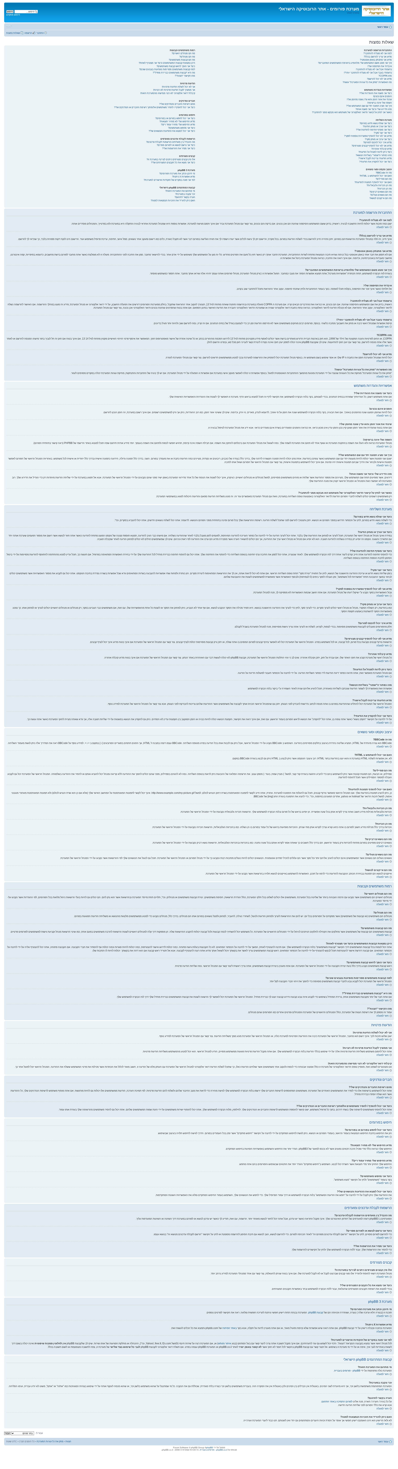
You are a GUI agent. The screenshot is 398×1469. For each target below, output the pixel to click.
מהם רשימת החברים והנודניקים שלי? (177, 104)
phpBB (209, 1447)
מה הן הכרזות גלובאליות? (379, 185)
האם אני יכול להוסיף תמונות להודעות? (373, 182)
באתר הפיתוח (229, 1328)
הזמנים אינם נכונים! (382, 96)
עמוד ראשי (382, 27)
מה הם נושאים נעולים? (381, 195)
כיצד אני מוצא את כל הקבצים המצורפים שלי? (173, 162)
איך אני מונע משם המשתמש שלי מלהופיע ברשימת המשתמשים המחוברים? (355, 63)
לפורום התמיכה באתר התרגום (337, 1401)
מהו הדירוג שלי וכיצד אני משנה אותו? (374, 109)
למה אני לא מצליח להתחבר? (377, 53)
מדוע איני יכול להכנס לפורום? (377, 142)
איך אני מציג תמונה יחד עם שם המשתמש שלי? (369, 106)
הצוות (68, 1441)
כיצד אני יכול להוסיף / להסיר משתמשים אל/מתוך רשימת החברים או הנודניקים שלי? (154, 107)
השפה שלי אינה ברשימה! (379, 102)
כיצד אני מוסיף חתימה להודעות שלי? (374, 129)
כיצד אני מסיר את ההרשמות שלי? (178, 148)
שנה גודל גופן (9, 26)
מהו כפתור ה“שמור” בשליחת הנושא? (374, 155)
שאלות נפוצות (13, 33)
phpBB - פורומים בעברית (347, 1370)
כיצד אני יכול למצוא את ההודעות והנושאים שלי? (172, 131)
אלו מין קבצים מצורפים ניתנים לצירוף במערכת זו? (171, 159)
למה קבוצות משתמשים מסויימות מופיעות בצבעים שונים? (167, 69)
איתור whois (224, 1343)
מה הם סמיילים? (384, 179)
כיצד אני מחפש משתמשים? (181, 128)
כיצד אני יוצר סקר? (383, 133)
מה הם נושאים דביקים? (380, 191)
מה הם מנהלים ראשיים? (183, 53)
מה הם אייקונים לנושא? (380, 198)
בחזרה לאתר (353, 13)
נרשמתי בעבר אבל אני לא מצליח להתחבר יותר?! (368, 72)
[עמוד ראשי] (376, 10)
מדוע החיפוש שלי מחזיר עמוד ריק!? (178, 124)
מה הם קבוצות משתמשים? (182, 60)
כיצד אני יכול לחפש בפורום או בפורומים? (175, 118)
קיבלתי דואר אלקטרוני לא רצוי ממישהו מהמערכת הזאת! (167, 93)
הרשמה (28, 33)
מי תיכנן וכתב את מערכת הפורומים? (177, 173)
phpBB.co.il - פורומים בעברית (213, 1450)
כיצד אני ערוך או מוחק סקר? (378, 139)
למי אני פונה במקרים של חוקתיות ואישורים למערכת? (169, 180)
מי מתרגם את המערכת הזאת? (180, 191)
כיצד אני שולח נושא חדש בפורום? (375, 123)
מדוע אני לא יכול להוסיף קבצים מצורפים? (372, 145)
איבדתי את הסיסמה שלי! (380, 66)
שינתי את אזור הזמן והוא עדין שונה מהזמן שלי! (369, 99)
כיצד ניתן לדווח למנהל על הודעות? (375, 152)
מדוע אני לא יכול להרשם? (379, 79)
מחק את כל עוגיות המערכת (50, 1441)
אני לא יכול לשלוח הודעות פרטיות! (178, 86)
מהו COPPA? (385, 75)
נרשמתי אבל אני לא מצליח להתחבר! (374, 69)
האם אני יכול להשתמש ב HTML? (375, 176)
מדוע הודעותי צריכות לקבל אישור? (375, 158)
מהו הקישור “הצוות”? (185, 75)
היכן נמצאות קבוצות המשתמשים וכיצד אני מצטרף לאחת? (167, 63)
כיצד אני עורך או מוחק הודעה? (377, 126)
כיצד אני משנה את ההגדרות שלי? (375, 93)
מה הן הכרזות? (384, 188)
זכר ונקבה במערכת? (185, 194)
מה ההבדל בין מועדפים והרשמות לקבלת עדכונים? (170, 142)
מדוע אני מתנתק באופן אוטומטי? (376, 60)
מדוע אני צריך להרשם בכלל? (378, 56)
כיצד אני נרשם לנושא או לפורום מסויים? (176, 145)
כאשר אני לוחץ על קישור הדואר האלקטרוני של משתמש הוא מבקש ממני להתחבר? (352, 112)
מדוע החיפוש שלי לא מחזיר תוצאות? (177, 121)
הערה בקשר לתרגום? (185, 197)
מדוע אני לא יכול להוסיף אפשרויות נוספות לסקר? (368, 136)
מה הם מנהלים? (187, 56)
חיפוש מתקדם (13, 14)
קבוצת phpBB (315, 1312)
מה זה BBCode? (384, 172)
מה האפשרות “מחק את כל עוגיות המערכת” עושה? (367, 82)
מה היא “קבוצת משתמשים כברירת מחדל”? (174, 72)
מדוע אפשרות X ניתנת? (183, 176)
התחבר (40, 33)
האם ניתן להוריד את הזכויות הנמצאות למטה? (173, 200)
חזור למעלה (382, 227)
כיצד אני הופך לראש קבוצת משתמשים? (176, 66)
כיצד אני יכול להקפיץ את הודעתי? (375, 161)
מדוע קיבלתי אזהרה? (381, 149)
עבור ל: (39, 1433)
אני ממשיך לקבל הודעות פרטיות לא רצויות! (174, 90)
